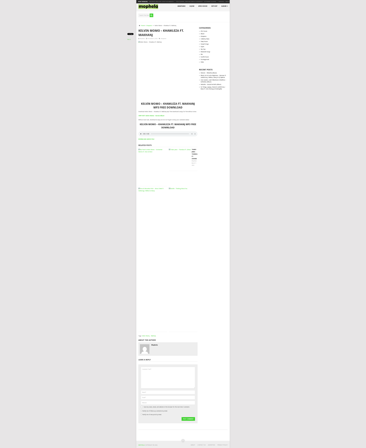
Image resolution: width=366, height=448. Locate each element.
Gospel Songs (205, 44)
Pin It (129, 39)
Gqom (191, 6)
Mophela (142, 38)
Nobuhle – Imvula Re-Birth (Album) (216, 1)
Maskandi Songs (205, 51)
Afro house (202, 6)
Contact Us (201, 445)
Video (202, 62)
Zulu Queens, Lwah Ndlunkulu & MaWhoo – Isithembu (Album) (182, 1)
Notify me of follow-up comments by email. (155, 411)
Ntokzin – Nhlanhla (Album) (209, 73)
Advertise (211, 445)
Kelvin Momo (146, 336)
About (193, 445)
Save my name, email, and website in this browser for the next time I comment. (167, 407)
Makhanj (153, 336)
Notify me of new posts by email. (152, 414)
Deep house (204, 41)
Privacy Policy (222, 445)
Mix (202, 54)
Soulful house (205, 57)
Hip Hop (214, 6)
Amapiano (181, 6)
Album (223, 6)
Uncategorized (205, 59)
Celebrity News (205, 39)
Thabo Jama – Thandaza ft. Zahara (195, 154)
